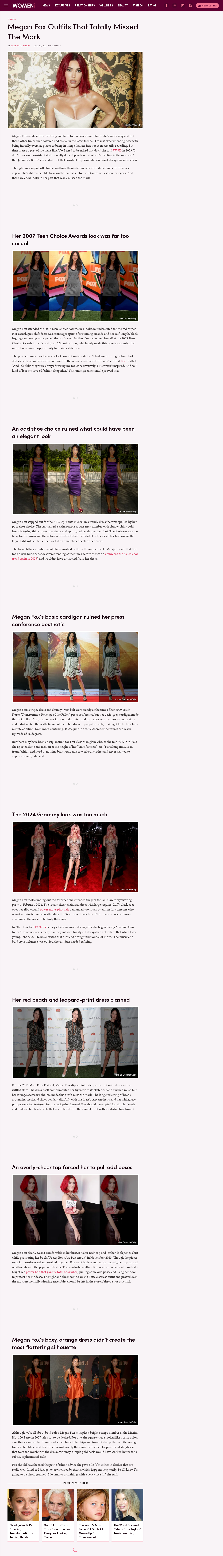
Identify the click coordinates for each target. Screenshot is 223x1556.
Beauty (123, 5)
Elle (123, 361)
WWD (117, 150)
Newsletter (209, 5)
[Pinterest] (174, 5)
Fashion (138, 5)
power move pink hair (54, 909)
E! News (40, 927)
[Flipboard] (182, 5)
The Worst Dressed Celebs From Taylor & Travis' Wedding (127, 1529)
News (46, 5)
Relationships (85, 5)
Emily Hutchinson (20, 45)
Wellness (106, 5)
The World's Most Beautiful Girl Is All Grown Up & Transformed (91, 1531)
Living (152, 5)
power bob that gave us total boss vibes (51, 1271)
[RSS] (190, 5)
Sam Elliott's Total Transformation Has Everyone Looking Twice (57, 1531)
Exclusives (62, 5)
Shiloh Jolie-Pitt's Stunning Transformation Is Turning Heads (21, 1531)
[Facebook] (166, 5)
